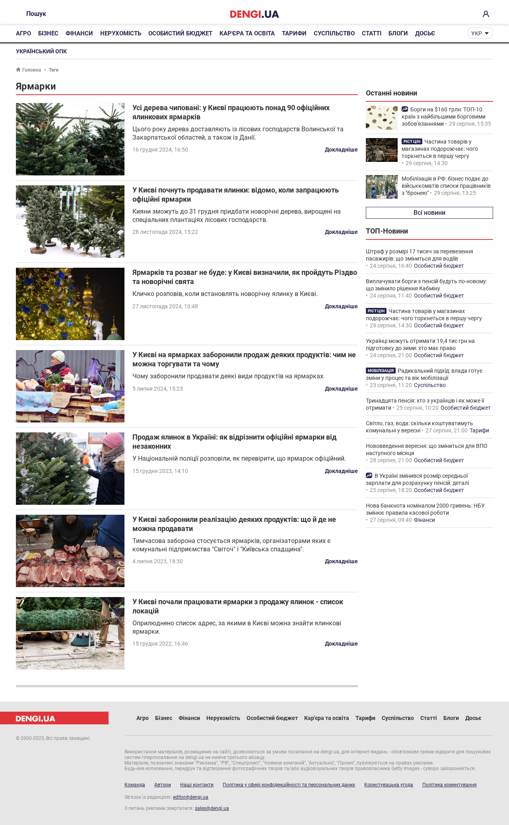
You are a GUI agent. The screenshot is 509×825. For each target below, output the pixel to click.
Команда (134, 785)
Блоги (398, 33)
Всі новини (429, 212)
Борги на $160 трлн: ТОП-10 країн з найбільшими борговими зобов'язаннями (444, 116)
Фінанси (79, 33)
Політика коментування (449, 785)
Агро (23, 33)
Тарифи (294, 33)
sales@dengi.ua (212, 808)
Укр (476, 33)
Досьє (425, 33)
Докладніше (341, 149)
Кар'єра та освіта (247, 33)
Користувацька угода (388, 785)
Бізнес (48, 33)
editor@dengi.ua (190, 797)
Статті (371, 33)
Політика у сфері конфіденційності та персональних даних (289, 785)
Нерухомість (120, 33)
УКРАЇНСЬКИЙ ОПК (41, 51)
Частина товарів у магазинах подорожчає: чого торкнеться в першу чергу (440, 148)
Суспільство (334, 33)
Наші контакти (197, 785)
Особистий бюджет (180, 33)
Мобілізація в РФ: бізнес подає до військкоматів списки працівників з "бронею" (446, 185)
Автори (162, 785)
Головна (31, 70)
